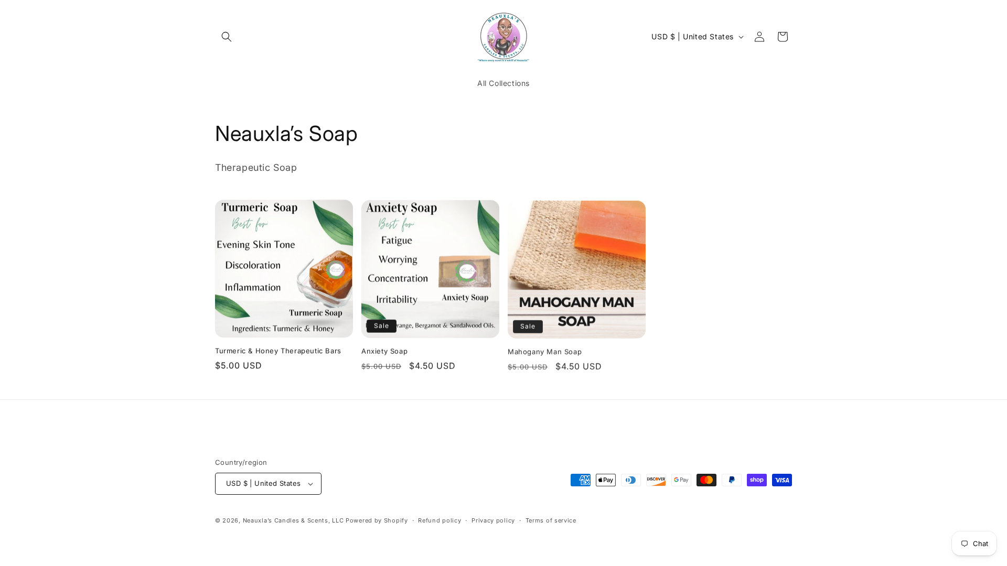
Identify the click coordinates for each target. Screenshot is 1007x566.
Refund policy (439, 520)
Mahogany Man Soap (545, 350)
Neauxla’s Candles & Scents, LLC (294, 520)
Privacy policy (493, 520)
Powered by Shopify (377, 520)
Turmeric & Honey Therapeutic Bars (278, 350)
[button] (226, 36)
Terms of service (551, 520)
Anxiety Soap (384, 350)
